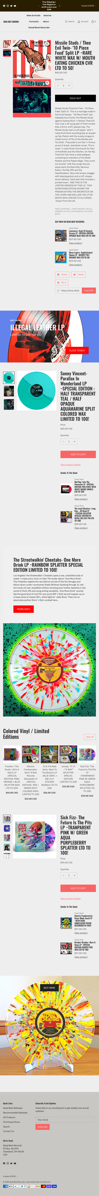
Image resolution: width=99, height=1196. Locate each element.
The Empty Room (11, 1122)
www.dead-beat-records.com (38, 1182)
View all (90, 736)
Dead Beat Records (17, 1182)
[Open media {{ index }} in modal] (32, 59)
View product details (70, 464)
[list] (32, 78)
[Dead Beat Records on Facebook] (4, 6)
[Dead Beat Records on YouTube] (15, 6)
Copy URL (89, 290)
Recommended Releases (15, 1112)
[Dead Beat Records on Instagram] (8, 6)
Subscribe (42, 1126)
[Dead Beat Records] (11, 21)
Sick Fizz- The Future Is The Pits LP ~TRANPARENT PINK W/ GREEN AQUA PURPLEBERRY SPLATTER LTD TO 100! (87, 778)
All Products (9, 1117)
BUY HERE (49, 987)
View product (75, 243)
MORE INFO (23, 609)
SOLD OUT (75, 98)
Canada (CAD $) (87, 6)
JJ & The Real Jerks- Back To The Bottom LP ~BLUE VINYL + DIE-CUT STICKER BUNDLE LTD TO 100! (49, 777)
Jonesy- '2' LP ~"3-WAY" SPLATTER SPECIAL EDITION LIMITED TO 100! (68, 774)
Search (6, 1126)
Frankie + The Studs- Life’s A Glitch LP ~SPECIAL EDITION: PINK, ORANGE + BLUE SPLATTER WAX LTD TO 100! (12, 777)
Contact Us (8, 1131)
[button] (48, 16)
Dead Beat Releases (12, 1108)
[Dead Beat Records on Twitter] (11, 6)
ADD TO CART (78, 454)
